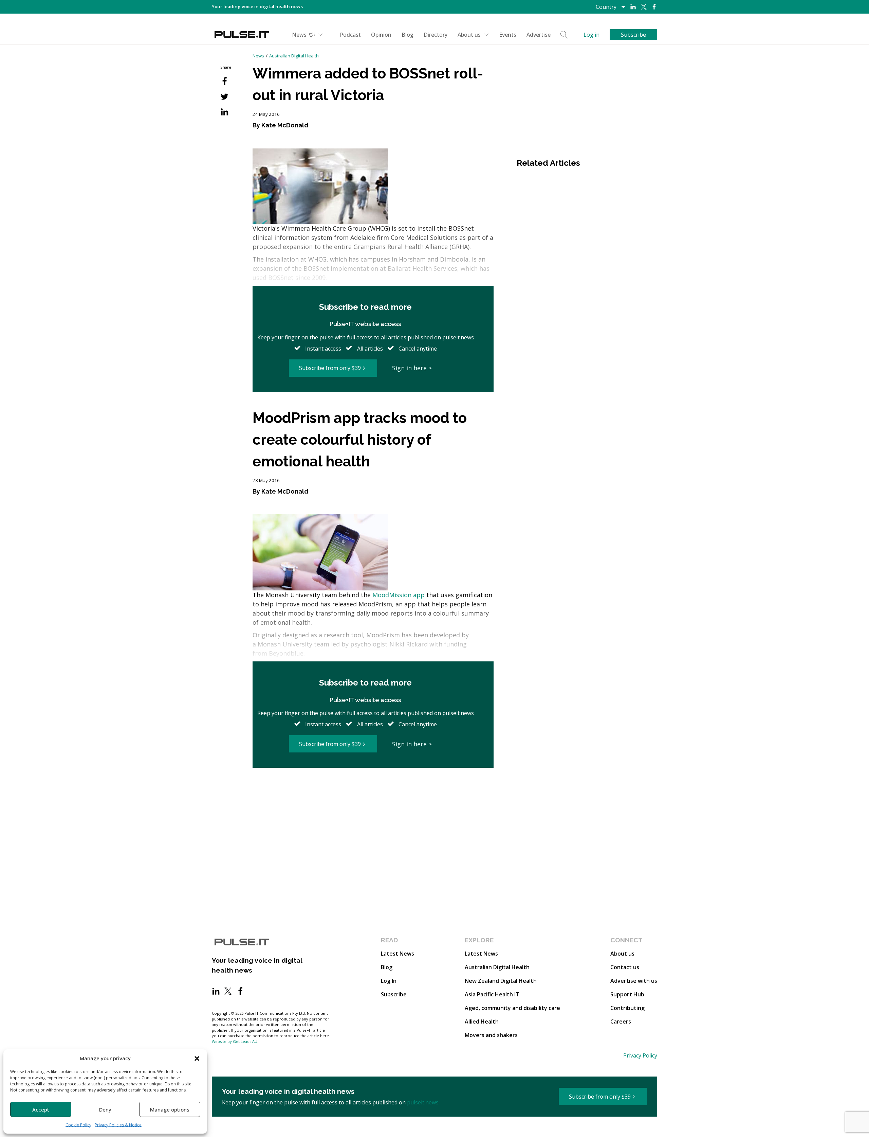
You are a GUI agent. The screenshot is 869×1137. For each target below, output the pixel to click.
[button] (196, 1058)
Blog (407, 34)
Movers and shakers (491, 1035)
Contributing (627, 1008)
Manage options (169, 1109)
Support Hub (627, 994)
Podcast (350, 34)
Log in (591, 34)
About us (469, 34)
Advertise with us (633, 980)
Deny (105, 1109)
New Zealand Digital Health (501, 980)
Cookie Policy (78, 1125)
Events (507, 34)
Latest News (397, 953)
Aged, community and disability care (512, 1008)
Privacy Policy (640, 1055)
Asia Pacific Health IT (492, 994)
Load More (373, 793)
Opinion (381, 34)
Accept (40, 1109)
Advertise (538, 34)
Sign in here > (412, 368)
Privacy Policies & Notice (118, 1125)
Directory (435, 34)
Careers (620, 1021)
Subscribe (394, 994)
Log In (388, 980)
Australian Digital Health (294, 56)
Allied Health (482, 1021)
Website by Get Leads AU (234, 1041)
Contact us (624, 967)
